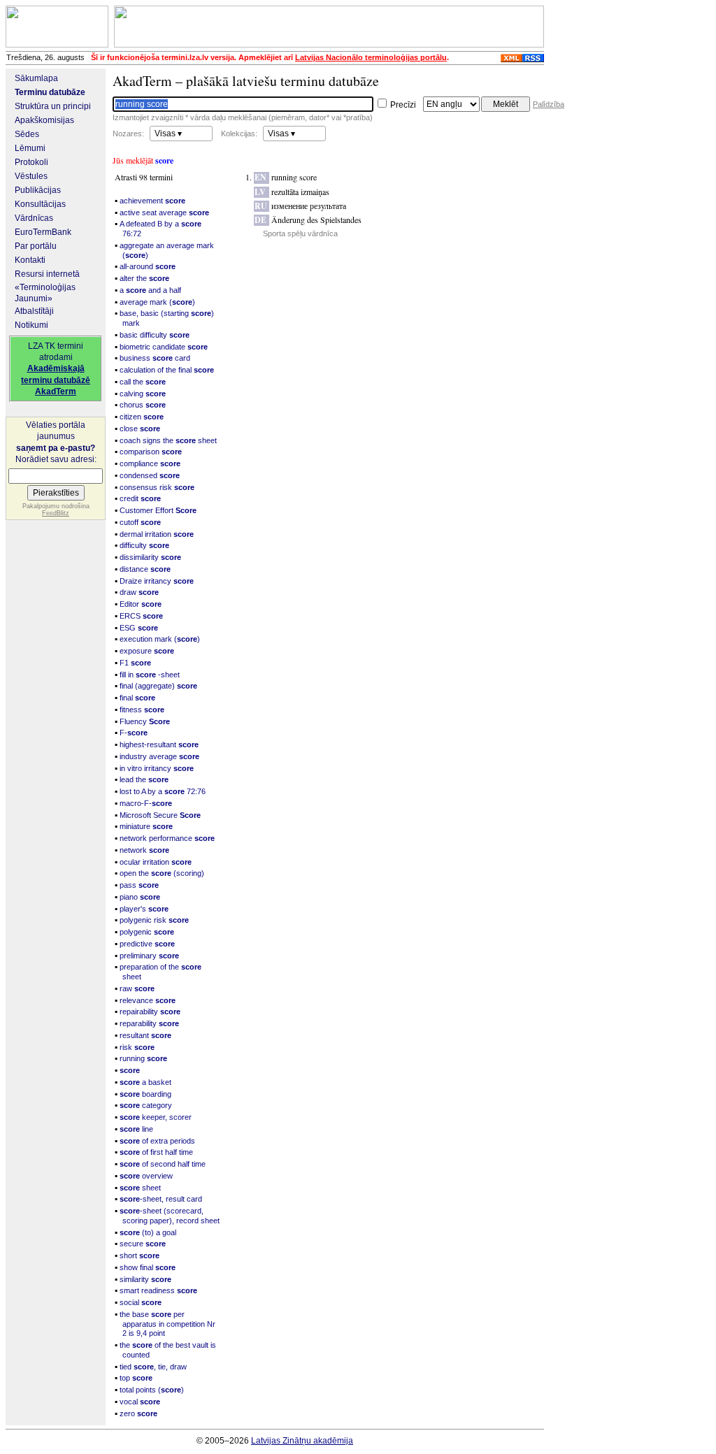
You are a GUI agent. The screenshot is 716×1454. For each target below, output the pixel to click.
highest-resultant (159, 744)
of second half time (163, 1164)
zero (138, 1413)
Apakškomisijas (44, 120)
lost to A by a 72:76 (163, 791)
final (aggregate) (158, 686)
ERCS (141, 616)
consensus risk (157, 487)
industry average (159, 756)
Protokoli (31, 162)
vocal (140, 1401)
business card (155, 358)
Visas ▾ (168, 133)
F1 (135, 662)
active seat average (164, 212)
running (143, 1058)
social (141, 1302)
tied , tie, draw (153, 1366)
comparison (151, 451)
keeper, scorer (156, 1117)
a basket (145, 1082)
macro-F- (146, 803)
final (137, 697)
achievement (152, 200)
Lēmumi (30, 148)
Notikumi (31, 325)
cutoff (140, 522)
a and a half (150, 290)
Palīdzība (548, 104)
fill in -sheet (150, 674)
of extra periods (157, 1141)
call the (143, 381)
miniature (146, 826)
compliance (150, 463)
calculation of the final (167, 370)
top (136, 1378)
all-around (148, 266)
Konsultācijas (40, 204)
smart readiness (158, 1290)
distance (145, 569)
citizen (142, 416)
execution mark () (160, 639)
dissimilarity (150, 557)
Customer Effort (158, 510)
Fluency (145, 721)
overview (146, 1176)
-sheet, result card (161, 1199)
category (146, 1105)
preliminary (149, 955)
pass (139, 885)
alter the (144, 278)
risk (137, 1047)
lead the (144, 779)
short (139, 1255)
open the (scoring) (162, 873)
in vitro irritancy (157, 768)
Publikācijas (38, 190)
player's (144, 909)
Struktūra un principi (53, 106)
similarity (145, 1279)
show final (148, 1267)
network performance (167, 838)
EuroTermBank (43, 232)
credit (140, 498)
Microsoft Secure (160, 815)
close (140, 428)
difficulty (144, 545)
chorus (143, 405)
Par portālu (36, 246)
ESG (139, 628)
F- (134, 732)
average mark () (157, 302)
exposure (147, 651)
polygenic (147, 932)
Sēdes (27, 134)
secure (143, 1243)
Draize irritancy (157, 581)
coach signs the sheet (168, 440)
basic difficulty (154, 335)
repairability (150, 1011)
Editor (141, 604)
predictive (147, 944)
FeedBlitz (55, 513)
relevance (148, 1000)
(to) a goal (148, 1232)
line (136, 1129)
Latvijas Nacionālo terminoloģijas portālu (371, 57)
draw (139, 592)
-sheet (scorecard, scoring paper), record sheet (170, 1216)
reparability (149, 1023)
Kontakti (30, 260)
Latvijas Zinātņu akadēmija (302, 1441)
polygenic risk (154, 920)
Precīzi (402, 105)
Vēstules (31, 176)
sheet (140, 1187)
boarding (145, 1094)
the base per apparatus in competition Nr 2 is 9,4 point (167, 1324)
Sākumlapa (36, 78)
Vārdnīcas (34, 218)
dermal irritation (157, 534)
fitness (142, 709)
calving (143, 393)
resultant (145, 1035)
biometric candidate (164, 347)
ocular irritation (156, 862)
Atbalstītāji (34, 311)
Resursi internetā (47, 274)
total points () (152, 1389)
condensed (150, 475)
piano (140, 897)
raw (137, 988)
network (144, 850)
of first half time (156, 1152)
